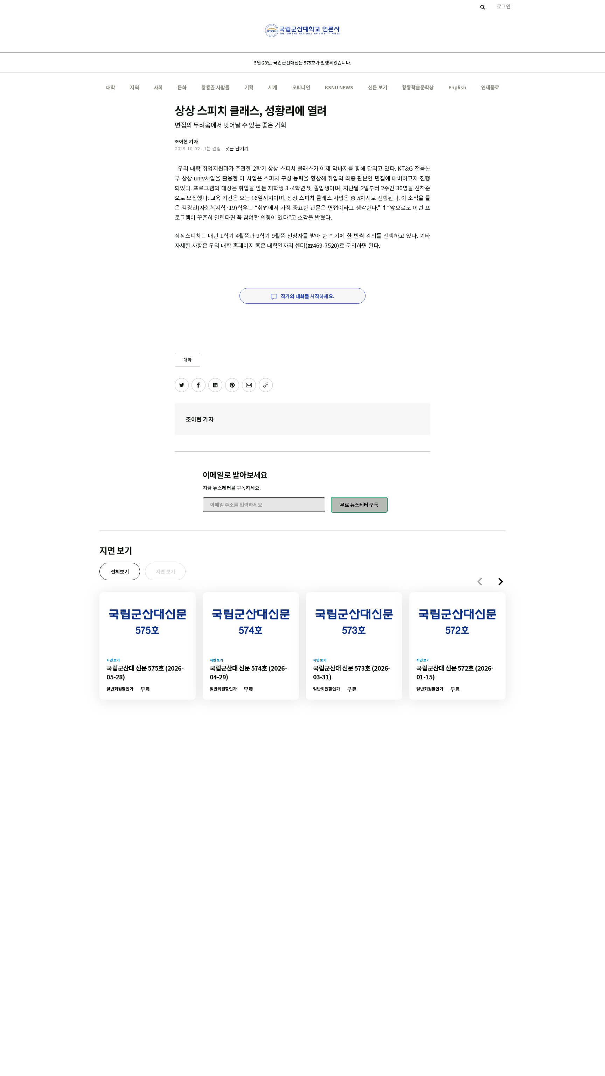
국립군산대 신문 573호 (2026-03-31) (351, 672)
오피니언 (301, 87)
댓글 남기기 (237, 148)
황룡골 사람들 (215, 87)
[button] (501, 582)
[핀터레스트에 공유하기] (232, 385)
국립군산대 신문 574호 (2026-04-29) (248, 672)
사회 (158, 87)
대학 (110, 87)
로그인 (503, 6)
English (457, 87)
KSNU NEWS (339, 87)
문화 (182, 87)
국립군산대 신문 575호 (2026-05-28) (144, 672)
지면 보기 (165, 571)
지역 (134, 87)
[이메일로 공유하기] (249, 385)
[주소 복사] (266, 385)
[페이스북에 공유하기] (199, 385)
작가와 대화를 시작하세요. (307, 296)
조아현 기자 (200, 419)
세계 (272, 87)
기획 (248, 87)
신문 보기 (377, 87)
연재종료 (490, 87)
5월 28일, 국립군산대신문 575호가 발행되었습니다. (302, 62)
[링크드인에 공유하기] (215, 385)
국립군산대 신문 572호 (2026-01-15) (454, 672)
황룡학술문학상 (418, 87)
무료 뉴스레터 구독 (359, 504)
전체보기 (120, 571)
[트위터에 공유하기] (182, 385)
